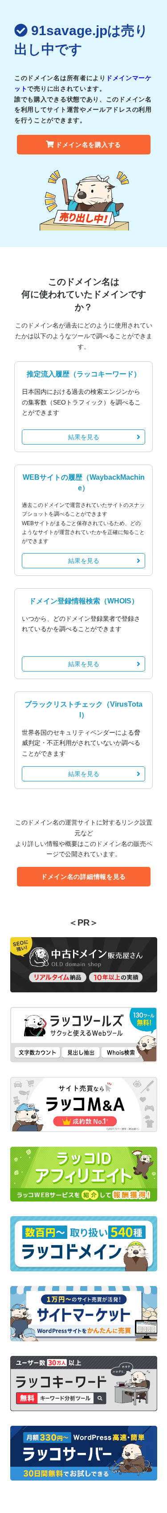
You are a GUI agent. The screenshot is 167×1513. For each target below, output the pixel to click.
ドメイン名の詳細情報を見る (83, 876)
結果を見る (83, 437)
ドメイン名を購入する (88, 144)
